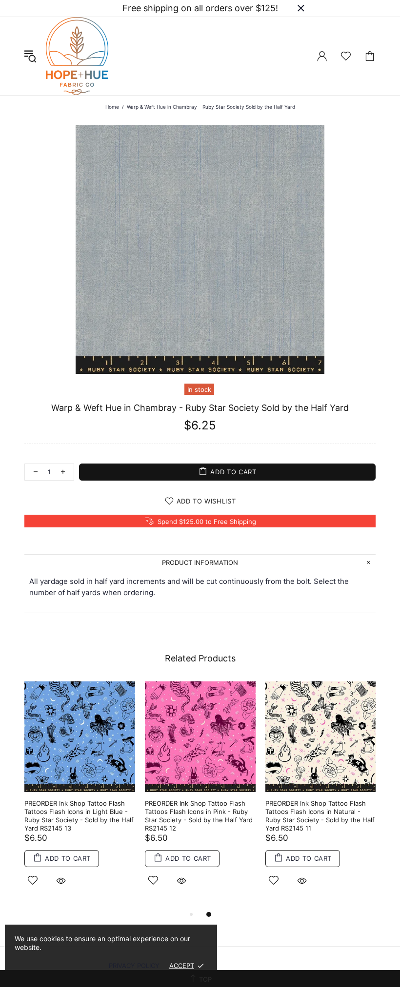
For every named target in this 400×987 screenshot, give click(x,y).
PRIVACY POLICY (134, 965)
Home (112, 107)
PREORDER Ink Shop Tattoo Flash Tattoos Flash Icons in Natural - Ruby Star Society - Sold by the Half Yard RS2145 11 (320, 815)
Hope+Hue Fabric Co (77, 56)
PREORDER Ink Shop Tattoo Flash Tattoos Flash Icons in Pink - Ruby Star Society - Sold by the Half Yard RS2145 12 (199, 815)
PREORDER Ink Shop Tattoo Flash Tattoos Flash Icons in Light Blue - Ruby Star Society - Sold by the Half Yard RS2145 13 (79, 815)
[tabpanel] (80, 795)
